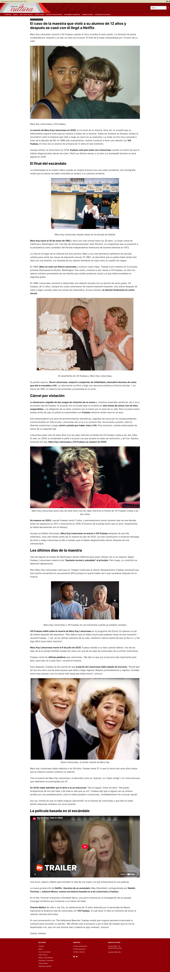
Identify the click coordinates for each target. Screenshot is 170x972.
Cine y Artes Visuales (36, 19)
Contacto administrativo (80, 946)
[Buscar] (168, 8)
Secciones (42, 942)
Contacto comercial (78, 952)
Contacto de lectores (79, 949)
